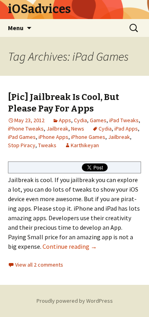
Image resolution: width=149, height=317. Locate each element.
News (77, 128)
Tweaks (47, 145)
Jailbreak (57, 128)
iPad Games (22, 136)
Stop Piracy (21, 145)
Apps (65, 120)
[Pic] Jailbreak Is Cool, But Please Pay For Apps (63, 103)
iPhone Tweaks (26, 128)
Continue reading (70, 246)
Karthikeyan (85, 145)
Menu (15, 28)
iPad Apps (126, 128)
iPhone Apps (53, 136)
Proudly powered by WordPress (75, 300)
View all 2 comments (39, 264)
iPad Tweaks (124, 120)
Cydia (80, 120)
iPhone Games (88, 136)
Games (98, 120)
